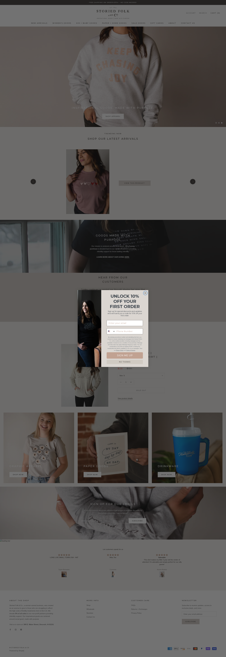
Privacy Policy (119, 350)
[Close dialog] (145, 293)
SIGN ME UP (125, 355)
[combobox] (111, 331)
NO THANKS (125, 362)
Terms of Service (130, 350)
